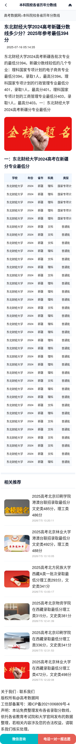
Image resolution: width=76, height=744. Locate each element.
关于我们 (8, 691)
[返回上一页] (6, 5)
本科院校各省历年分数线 (41, 15)
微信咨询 (19, 738)
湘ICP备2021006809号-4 (48, 703)
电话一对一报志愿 (57, 738)
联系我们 (27, 691)
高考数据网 (12, 15)
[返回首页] (70, 5)
